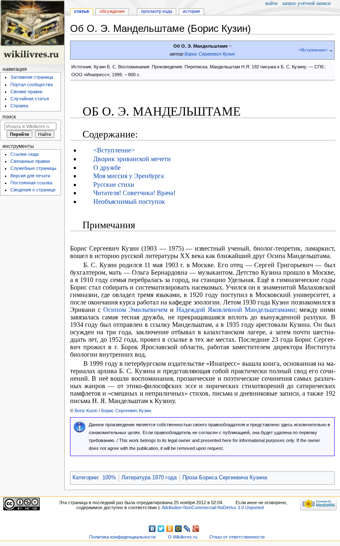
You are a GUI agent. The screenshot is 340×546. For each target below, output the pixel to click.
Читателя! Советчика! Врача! (134, 192)
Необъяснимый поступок (129, 201)
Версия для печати (30, 175)
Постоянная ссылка (31, 182)
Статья (81, 11)
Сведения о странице (33, 189)
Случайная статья (29, 98)
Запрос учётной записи (306, 3)
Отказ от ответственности (237, 536)
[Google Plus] (196, 528)
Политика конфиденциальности (122, 536)
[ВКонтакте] (152, 528)
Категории (85, 478)
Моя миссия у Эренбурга (128, 175)
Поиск (9, 116)
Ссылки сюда (24, 154)
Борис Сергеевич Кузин (210, 53)
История (191, 11)
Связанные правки (30, 161)
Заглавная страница (31, 77)
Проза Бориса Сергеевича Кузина (224, 478)
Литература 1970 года (149, 478)
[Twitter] (161, 528)
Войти (271, 3)
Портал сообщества (31, 84)
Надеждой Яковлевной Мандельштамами (235, 309)
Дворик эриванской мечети (132, 158)
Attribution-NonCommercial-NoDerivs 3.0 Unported (213, 507)
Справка (19, 105)
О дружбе (107, 167)
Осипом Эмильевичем (135, 309)
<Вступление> (313, 50)
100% (109, 478)
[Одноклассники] (169, 528)
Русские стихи (113, 184)
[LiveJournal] (187, 528)
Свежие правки (26, 91)
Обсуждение (112, 11)
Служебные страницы (33, 168)
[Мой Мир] (178, 528)
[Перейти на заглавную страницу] (32, 32)
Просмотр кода (156, 11)
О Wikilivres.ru (182, 536)
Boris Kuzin (86, 410)
